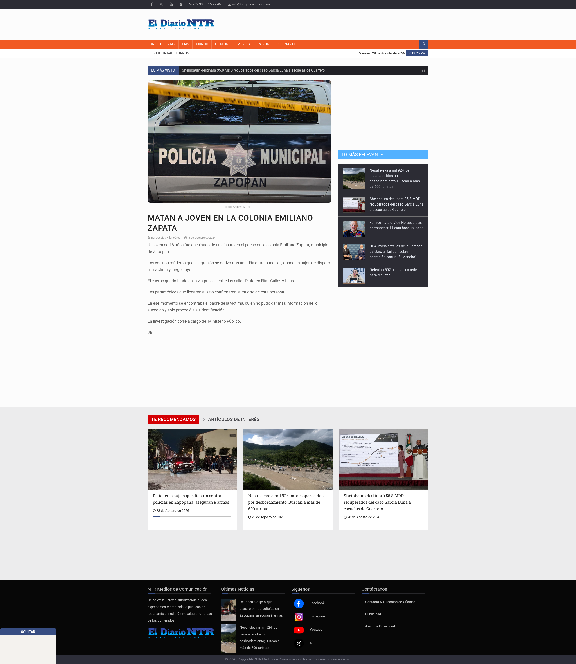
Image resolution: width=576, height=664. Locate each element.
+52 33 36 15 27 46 (206, 4)
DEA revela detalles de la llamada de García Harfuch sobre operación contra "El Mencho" (396, 222)
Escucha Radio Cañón (170, 53)
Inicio (156, 44)
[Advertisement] (346, 23)
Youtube (316, 625)
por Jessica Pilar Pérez (165, 237)
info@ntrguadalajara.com (250, 4)
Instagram (317, 611)
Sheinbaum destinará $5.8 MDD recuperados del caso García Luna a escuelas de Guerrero (253, 70)
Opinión (221, 44)
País (185, 44)
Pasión (263, 44)
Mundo (202, 44)
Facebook (317, 598)
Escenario (285, 44)
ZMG (171, 44)
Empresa (243, 44)
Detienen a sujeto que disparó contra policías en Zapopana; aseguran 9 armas (261, 604)
